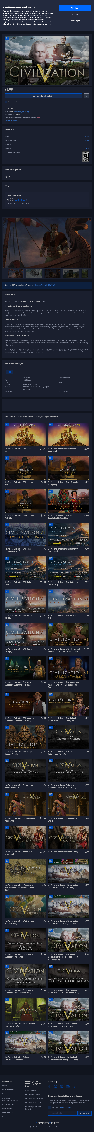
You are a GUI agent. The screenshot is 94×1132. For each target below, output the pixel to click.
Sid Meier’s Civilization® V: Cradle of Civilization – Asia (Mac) (19, 955)
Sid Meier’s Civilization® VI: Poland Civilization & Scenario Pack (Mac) (62, 719)
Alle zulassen (75, 8)
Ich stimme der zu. (63, 1107)
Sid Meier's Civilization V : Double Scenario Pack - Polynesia (18, 1058)
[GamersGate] (47, 1124)
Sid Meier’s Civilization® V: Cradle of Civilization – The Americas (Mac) (62, 1024)
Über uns (5, 1085)
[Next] (89, 273)
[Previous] (5, 273)
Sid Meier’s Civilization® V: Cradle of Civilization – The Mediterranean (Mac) (63, 991)
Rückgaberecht (7, 1109)
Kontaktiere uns (7, 1113)
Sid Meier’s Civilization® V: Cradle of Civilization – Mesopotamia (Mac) (19, 991)
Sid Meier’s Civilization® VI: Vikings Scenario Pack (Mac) (18, 752)
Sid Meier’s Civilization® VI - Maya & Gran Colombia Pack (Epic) (62, 516)
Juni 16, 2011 (85, 140)
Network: (8, 387)
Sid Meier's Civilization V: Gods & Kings (63, 851)
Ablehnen (75, 14)
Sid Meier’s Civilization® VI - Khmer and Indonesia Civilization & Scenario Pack (64, 650)
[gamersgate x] (55, 1087)
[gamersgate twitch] (61, 1087)
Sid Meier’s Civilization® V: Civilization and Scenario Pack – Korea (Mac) (63, 886)
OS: (6, 380)
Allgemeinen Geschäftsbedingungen (10, 1099)
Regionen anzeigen (11, 120)
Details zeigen (75, 21)
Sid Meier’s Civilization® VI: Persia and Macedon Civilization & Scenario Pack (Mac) (63, 685)
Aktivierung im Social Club (34, 1102)
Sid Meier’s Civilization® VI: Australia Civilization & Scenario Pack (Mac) (19, 719)
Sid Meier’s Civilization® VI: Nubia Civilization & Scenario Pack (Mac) (18, 683)
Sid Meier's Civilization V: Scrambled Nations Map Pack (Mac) (62, 752)
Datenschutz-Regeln (9, 1104)
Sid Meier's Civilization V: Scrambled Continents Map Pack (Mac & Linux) (62, 786)
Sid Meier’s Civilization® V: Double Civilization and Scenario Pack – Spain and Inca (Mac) (63, 957)
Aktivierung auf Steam (32, 1094)
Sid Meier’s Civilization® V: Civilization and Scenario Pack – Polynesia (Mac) (63, 922)
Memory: (8, 382)
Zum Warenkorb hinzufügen (43, 96)
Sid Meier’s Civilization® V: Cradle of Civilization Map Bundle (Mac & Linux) (63, 1058)
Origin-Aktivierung (31, 1090)
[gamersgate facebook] (49, 1087)
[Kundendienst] (74, 1087)
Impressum (6, 1117)
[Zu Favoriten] (86, 95)
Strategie (86, 136)
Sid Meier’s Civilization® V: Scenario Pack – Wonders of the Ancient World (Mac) (19, 887)
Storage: (8, 384)
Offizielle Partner (7, 1090)
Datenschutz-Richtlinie (66, 1107)
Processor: (8, 391)
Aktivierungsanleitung (21, 112)
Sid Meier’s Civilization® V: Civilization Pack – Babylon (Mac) (20, 1024)
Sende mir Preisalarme (16, 102)
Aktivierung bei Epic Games (34, 1098)
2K (88, 144)
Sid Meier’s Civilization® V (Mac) (44, 285)
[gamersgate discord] (68, 1087)
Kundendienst (7, 1094)
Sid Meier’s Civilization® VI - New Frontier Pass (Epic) (18, 550)
